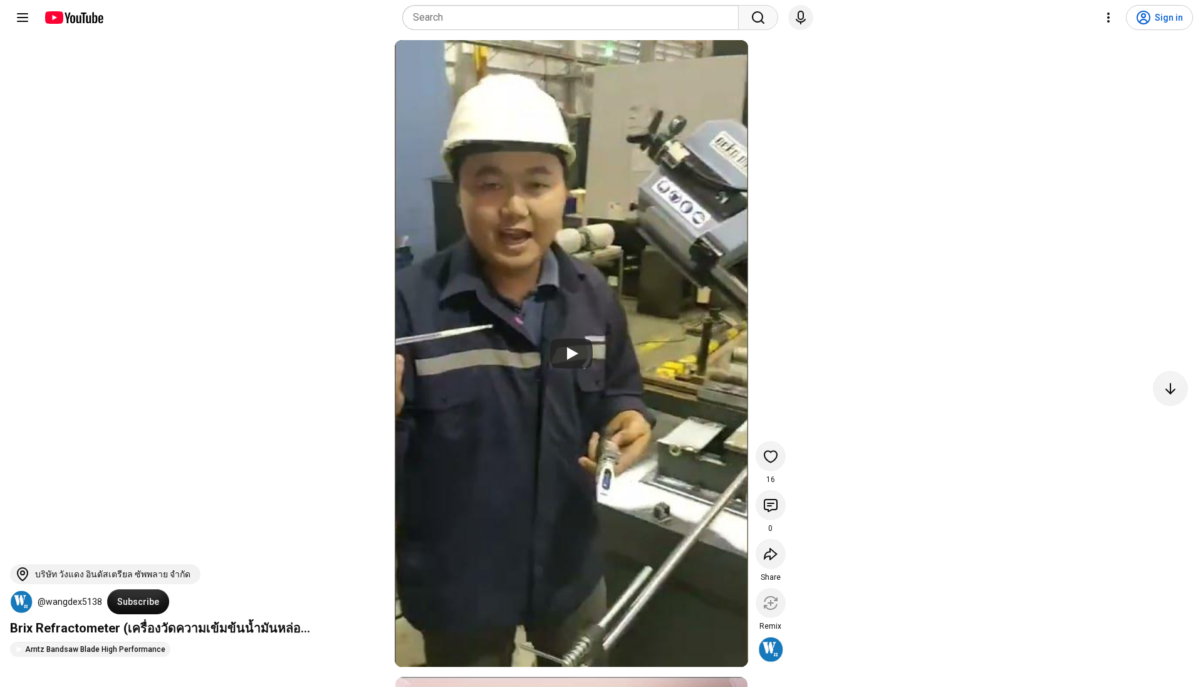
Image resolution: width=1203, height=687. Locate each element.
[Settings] (1108, 17)
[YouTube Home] (73, 17)
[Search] (758, 17)
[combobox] (574, 17)
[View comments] (771, 505)
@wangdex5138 (70, 602)
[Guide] (22, 17)
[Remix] (771, 603)
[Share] (771, 554)
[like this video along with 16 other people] (771, 456)
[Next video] (1170, 388)
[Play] (571, 353)
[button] (21, 601)
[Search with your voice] (800, 17)
